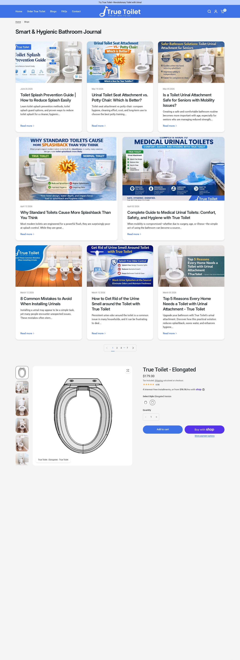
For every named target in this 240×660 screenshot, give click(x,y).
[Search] (209, 11)
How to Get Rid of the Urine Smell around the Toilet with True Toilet (116, 303)
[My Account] (216, 11)
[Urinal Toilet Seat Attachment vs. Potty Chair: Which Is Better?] (120, 62)
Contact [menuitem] (76, 11)
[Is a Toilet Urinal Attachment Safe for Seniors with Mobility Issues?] (191, 62)
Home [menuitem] (19, 11)
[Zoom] (127, 370)
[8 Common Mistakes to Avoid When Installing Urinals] (49, 266)
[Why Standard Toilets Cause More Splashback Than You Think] (67, 169)
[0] (221, 11)
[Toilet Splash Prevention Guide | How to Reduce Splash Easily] (49, 62)
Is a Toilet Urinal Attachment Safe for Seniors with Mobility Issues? (189, 100)
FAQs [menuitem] (64, 11)
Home (18, 22)
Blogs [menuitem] (53, 11)
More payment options (205, 436)
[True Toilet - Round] (145, 402)
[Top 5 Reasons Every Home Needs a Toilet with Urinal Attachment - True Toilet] (191, 266)
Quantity (147, 410)
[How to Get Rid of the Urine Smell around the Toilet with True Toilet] (120, 266)
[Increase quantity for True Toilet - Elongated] (156, 417)
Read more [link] (26, 126)
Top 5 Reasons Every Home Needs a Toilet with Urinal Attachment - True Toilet (187, 303)
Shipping (159, 380)
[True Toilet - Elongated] (152, 402)
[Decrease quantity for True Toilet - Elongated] (145, 417)
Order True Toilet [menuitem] (36, 11)
